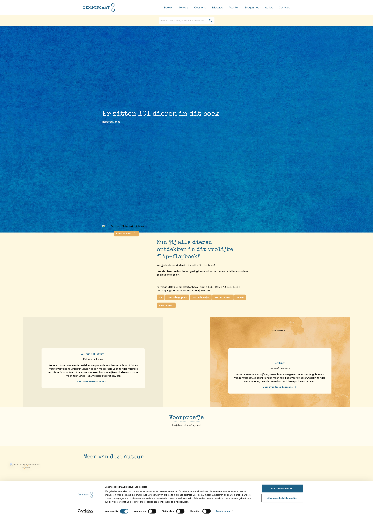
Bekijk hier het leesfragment (186, 425)
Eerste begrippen (177, 297)
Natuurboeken (223, 297)
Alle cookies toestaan (282, 488)
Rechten (234, 7)
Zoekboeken (166, 305)
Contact (284, 7)
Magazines (252, 7)
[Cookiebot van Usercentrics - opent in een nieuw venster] (85, 511)
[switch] (152, 511)
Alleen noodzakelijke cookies (282, 498)
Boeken (168, 7)
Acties (269, 7)
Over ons (200, 7)
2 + (160, 297)
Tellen (240, 297)
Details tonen (223, 511)
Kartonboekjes (200, 297)
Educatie (217, 7)
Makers (183, 7)
